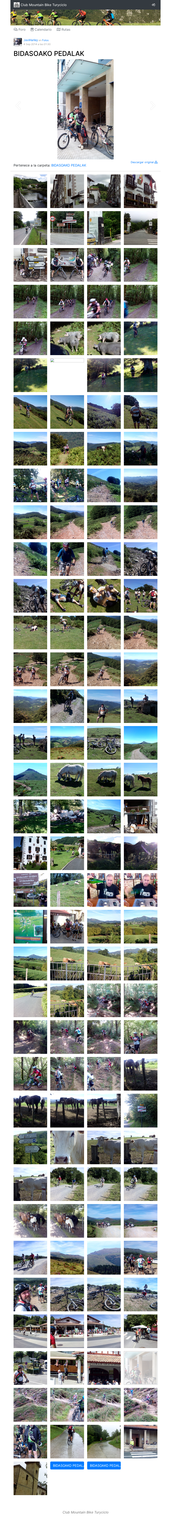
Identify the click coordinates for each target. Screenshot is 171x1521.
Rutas (65, 29)
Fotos (45, 40)
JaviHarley (31, 40)
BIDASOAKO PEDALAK (49, 53)
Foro (22, 29)
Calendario (43, 29)
